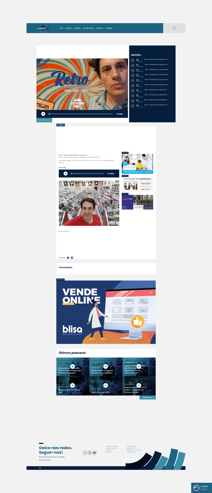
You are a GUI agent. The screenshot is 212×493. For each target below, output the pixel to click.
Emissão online (88, 28)
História (108, 452)
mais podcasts (147, 397)
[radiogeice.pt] (43, 28)
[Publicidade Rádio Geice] (174, 28)
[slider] (121, 113)
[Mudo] (117, 114)
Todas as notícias (112, 446)
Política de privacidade (134, 450)
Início (61, 28)
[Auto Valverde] (137, 184)
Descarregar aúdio (44, 120)
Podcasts (77, 28)
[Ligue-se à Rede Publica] (137, 164)
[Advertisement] (106, 11)
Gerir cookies (131, 452)
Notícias (68, 28)
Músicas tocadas (111, 448)
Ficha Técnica (131, 446)
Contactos (99, 28)
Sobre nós (109, 450)
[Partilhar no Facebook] (68, 258)
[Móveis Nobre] (137, 202)
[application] (82, 114)
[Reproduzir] (43, 114)
